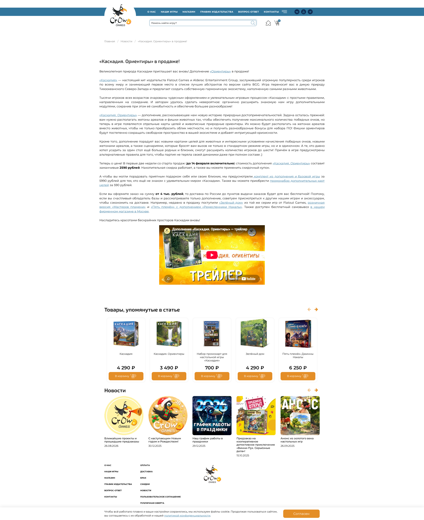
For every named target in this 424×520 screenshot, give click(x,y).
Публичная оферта (152, 503)
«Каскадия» (108, 80)
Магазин (189, 11)
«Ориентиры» (220, 71)
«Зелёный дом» (231, 202)
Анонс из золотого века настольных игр (297, 440)
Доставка (146, 471)
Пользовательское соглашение (160, 496)
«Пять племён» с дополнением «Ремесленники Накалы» (196, 207)
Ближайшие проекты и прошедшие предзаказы (121, 440)
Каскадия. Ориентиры (169, 353)
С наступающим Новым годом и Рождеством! (164, 440)
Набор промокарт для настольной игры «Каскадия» (212, 357)
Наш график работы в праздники (207, 440)
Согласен (301, 514)
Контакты (271, 11)
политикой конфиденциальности (187, 515)
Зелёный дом (255, 353)
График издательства (216, 11)
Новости (126, 41)
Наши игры (169, 11)
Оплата (145, 465)
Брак (143, 478)
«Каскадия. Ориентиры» (118, 115)
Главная (109, 41)
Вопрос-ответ (248, 11)
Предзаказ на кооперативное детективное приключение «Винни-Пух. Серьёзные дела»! (256, 445)
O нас (151, 11)
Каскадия (126, 353)
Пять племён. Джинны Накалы (298, 355)
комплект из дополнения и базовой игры (286, 176)
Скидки (145, 484)
